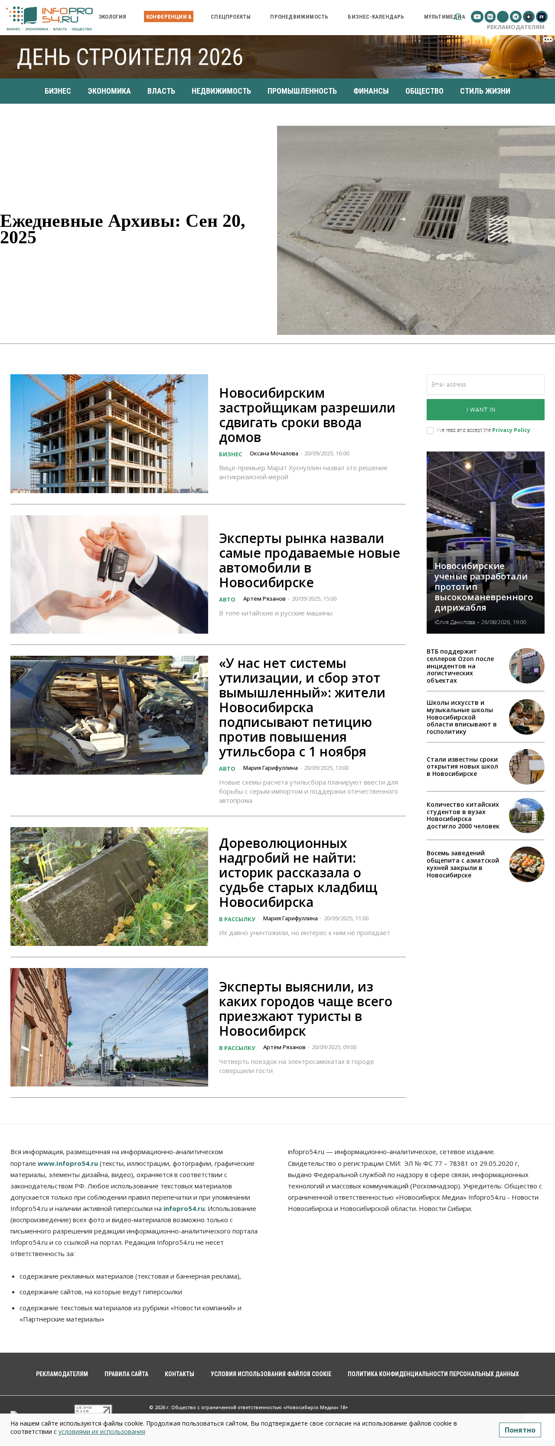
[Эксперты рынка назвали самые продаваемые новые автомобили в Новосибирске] (109, 574)
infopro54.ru (184, 1208)
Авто (227, 599)
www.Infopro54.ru (68, 1163)
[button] (458, 17)
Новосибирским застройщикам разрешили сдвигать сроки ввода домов (307, 415)
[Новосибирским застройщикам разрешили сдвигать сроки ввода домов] (109, 433)
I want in (481, 409)
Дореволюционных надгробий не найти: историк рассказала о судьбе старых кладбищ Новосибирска (298, 872)
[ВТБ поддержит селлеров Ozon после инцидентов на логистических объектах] (527, 666)
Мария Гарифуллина (270, 768)
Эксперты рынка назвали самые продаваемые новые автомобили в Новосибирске (309, 560)
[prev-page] (514, 466)
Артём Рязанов (264, 598)
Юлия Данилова (454, 622)
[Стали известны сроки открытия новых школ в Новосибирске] (527, 767)
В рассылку (237, 919)
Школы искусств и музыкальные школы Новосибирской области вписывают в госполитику (462, 717)
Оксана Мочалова (274, 453)
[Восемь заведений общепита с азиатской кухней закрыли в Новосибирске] (527, 864)
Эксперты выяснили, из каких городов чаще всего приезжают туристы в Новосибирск (305, 1009)
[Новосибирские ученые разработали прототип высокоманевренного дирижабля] (486, 542)
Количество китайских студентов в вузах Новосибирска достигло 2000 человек (463, 815)
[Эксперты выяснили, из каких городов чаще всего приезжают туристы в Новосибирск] (109, 1027)
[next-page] (529, 466)
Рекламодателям (516, 27)
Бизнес (230, 454)
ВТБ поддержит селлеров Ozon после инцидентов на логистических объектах (460, 665)
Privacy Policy (511, 430)
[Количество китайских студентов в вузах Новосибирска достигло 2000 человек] (527, 816)
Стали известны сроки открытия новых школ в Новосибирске (462, 766)
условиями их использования (102, 1431)
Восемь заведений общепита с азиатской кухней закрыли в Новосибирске (463, 864)
